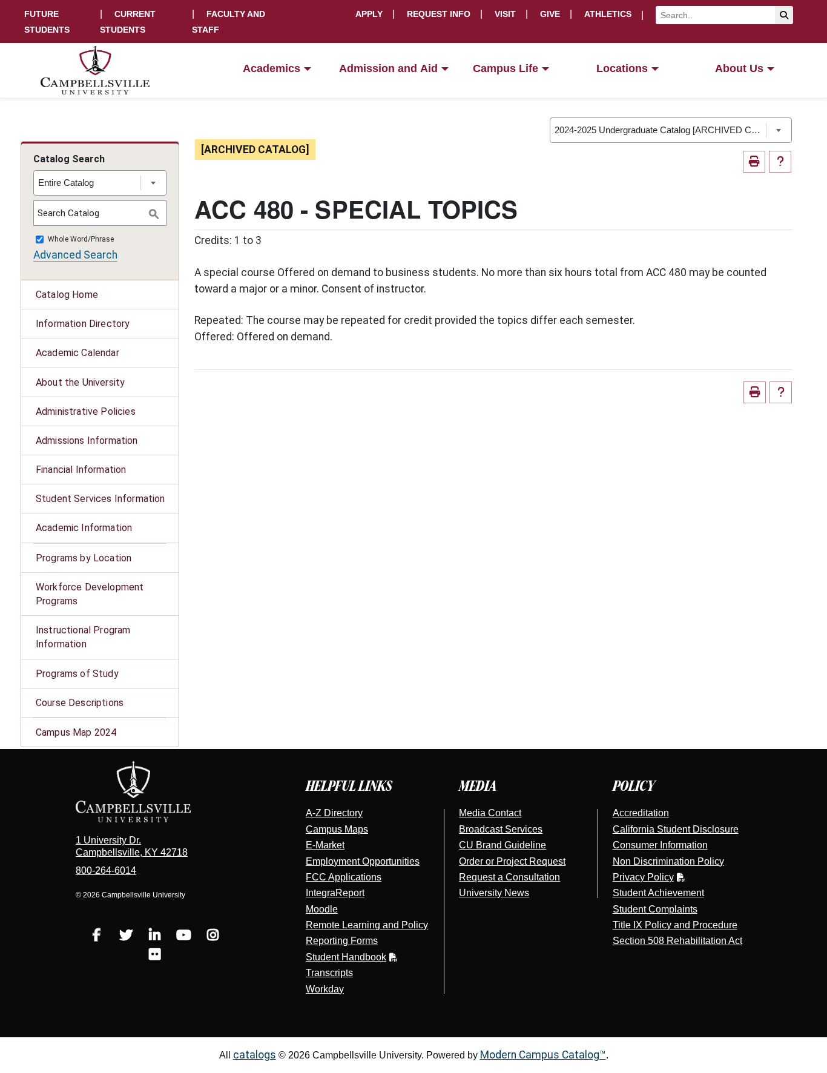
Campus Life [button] (505, 68)
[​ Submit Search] (784, 15)
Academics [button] (271, 68)
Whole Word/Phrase (81, 240)
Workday (325, 989)
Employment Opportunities (363, 861)
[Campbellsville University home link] (95, 70)
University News (494, 893)
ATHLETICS (607, 14)
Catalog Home (67, 294)
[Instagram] (213, 936)
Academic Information (84, 527)
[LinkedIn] (155, 936)
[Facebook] (97, 936)
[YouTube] (184, 936)
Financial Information (81, 469)
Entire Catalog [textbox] (66, 182)
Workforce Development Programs (89, 594)
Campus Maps (337, 829)
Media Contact (490, 813)
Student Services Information (100, 498)
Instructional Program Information (83, 637)
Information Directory (83, 323)
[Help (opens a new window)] (780, 162)
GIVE (550, 14)
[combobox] (671, 130)
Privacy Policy (643, 877)
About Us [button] (739, 68)
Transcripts (329, 973)
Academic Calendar (77, 352)
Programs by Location (83, 558)
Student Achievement (658, 893)
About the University (80, 382)
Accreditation (641, 813)
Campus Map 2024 (76, 732)
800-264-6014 (106, 870)
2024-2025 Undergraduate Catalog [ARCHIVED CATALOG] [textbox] (660, 130)
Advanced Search (75, 255)
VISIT (505, 14)
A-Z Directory (334, 813)
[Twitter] (126, 936)
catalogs (254, 1055)
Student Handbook (346, 957)
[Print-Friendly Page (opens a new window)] (754, 162)
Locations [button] (622, 68)
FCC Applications (343, 877)
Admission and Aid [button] (388, 68)
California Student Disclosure (676, 829)
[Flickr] (155, 956)
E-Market (325, 845)
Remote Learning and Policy (367, 925)
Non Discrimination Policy (668, 861)
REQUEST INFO (438, 14)
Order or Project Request (512, 861)
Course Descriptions (80, 702)
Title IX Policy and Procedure (675, 925)
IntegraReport (335, 893)
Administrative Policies (86, 411)
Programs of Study (77, 673)
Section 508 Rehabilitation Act (677, 941)
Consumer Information (660, 845)
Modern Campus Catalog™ (543, 1055)
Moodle (322, 909)
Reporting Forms (342, 941)
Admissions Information (87, 440)
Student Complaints (655, 909)
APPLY (369, 14)
